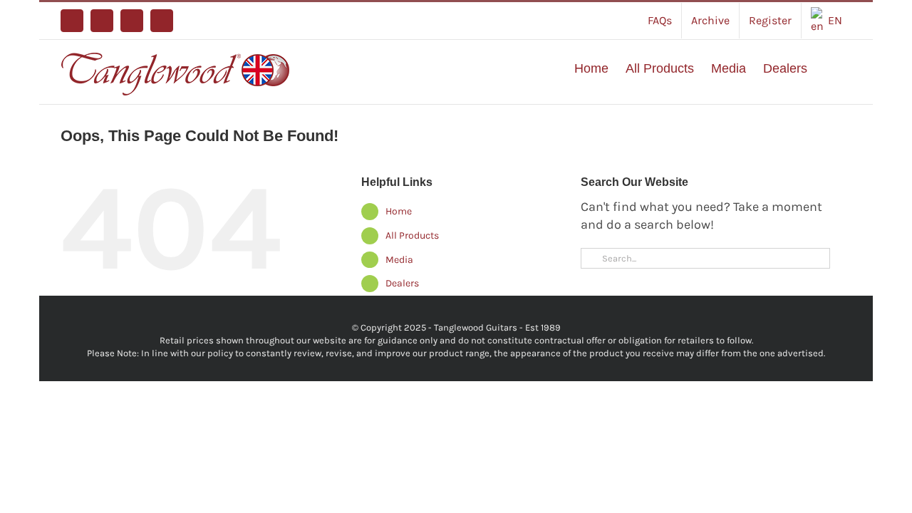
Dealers (402, 283)
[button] (829, 68)
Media (399, 260)
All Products (412, 235)
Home (398, 211)
